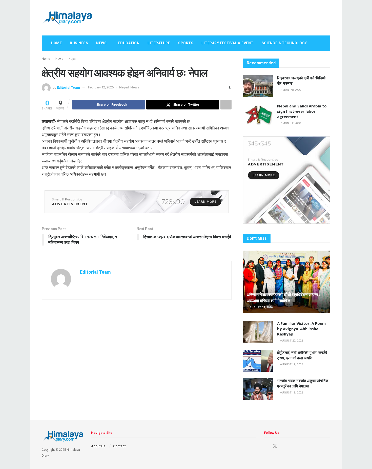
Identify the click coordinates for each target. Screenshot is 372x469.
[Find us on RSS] (301, 446)
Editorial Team (68, 87)
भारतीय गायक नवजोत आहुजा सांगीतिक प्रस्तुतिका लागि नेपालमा (302, 383)
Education (129, 43)
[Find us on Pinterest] (284, 446)
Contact (119, 446)
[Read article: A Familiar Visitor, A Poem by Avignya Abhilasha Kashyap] (258, 332)
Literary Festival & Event (227, 43)
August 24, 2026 (261, 307)
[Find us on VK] (292, 446)
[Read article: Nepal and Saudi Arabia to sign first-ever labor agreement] (258, 114)
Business (79, 43)
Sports (185, 43)
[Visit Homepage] (67, 18)
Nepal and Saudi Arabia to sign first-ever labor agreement (302, 111)
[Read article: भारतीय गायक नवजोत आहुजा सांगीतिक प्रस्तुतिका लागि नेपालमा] (258, 389)
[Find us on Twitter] (275, 446)
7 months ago (290, 89)
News (101, 43)
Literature (159, 43)
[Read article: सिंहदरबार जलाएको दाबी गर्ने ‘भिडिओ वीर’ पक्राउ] (258, 86)
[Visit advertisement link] (137, 201)
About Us (98, 446)
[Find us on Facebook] (265, 446)
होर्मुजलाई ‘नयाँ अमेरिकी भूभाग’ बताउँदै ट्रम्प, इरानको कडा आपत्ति (302, 355)
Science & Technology (284, 43)
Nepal (72, 59)
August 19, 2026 (291, 364)
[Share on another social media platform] (226, 104)
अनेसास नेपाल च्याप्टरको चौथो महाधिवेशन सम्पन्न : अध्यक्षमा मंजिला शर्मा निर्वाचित (283, 298)
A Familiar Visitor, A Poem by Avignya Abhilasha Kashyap (301, 328)
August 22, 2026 (291, 340)
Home (56, 43)
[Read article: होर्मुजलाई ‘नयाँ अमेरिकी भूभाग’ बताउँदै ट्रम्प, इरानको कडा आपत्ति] (258, 361)
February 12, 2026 (101, 87)
